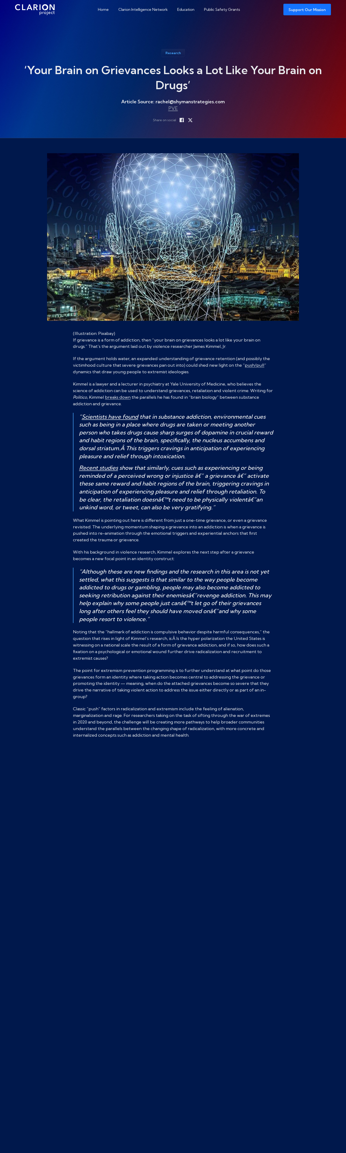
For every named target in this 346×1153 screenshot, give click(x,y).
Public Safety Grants (222, 9)
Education (185, 9)
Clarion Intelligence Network (143, 9)
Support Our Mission (307, 9)
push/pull (254, 365)
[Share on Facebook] (182, 120)
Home (103, 9)
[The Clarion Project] (35, 9)
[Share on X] (190, 120)
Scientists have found (110, 416)
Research (173, 53)
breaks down (118, 397)
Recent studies (98, 467)
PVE (173, 108)
